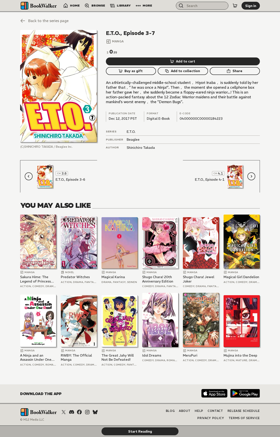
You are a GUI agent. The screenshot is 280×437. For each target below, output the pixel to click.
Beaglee (133, 139)
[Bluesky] (95, 412)
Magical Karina (113, 277)
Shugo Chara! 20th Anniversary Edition (157, 279)
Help (199, 410)
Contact (215, 410)
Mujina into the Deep (240, 355)
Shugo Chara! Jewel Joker (198, 279)
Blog (170, 410)
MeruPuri (190, 355)
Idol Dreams (151, 355)
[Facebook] (79, 412)
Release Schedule (244, 410)
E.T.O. (131, 132)
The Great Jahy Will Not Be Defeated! (118, 357)
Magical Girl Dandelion (241, 277)
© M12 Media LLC (32, 419)
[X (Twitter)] (63, 412)
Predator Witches (75, 277)
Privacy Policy (210, 418)
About (184, 410)
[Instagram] (87, 412)
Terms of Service (244, 418)
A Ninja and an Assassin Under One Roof (35, 357)
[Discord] (71, 412)
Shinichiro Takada (141, 148)
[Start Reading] (58, 86)
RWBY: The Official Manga (76, 357)
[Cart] (235, 5)
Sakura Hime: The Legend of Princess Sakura (35, 279)
